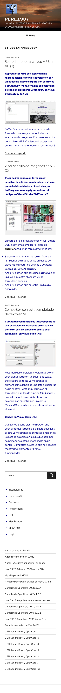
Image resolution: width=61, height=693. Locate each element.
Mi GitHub (14, 527)
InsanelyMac (16, 489)
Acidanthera (16, 508)
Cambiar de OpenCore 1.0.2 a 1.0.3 (23, 594)
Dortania (14, 502)
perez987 (17, 19)
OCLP (12, 515)
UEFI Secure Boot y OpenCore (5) (22, 637)
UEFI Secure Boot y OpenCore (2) (22, 656)
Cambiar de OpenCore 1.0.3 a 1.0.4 (23, 587)
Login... (13, 534)
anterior (10, 248)
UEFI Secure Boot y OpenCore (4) (22, 644)
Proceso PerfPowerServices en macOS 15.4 (28, 581)
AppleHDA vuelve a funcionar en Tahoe (25, 562)
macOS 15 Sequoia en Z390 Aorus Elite (25, 619)
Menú (32, 35)
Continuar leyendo (15, 153)
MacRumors (16, 521)
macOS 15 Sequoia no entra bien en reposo (27, 600)
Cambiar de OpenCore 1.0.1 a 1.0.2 (23, 606)
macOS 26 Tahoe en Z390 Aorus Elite (24, 569)
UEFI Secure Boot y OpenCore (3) (22, 650)
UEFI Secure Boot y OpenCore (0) (22, 668)
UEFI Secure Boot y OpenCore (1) (22, 662)
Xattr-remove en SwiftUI (17, 550)
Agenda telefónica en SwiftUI (20, 556)
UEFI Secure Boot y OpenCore (20, 631)
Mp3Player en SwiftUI (16, 575)
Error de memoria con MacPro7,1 (22, 625)
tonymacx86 (16, 496)
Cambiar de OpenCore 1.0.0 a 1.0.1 (23, 612)
